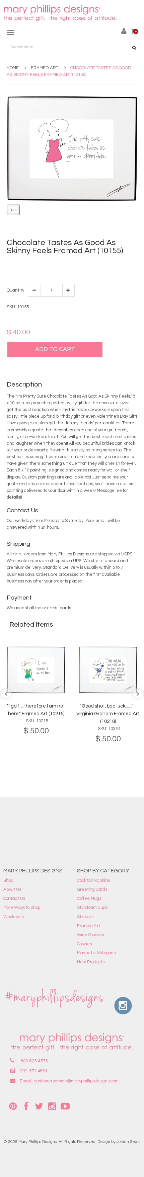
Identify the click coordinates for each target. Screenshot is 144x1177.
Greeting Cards (92, 889)
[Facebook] (26, 1106)
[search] (134, 48)
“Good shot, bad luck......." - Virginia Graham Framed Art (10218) (108, 714)
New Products (90, 962)
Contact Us (14, 898)
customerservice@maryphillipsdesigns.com (76, 1081)
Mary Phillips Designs (37, 1142)
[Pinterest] (13, 1106)
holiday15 (92, 262)
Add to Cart (55, 349)
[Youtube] (65, 1106)
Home (13, 68)
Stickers (85, 917)
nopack (111, 262)
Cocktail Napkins (93, 880)
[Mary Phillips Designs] (61, 13)
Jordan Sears (128, 1142)
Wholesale (13, 917)
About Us (12, 889)
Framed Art (44, 68)
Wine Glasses (90, 935)
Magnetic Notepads (96, 953)
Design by (106, 1142)
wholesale (17, 269)
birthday (27, 262)
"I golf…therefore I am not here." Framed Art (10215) (36, 710)
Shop (8, 880)
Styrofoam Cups (92, 907)
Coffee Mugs (89, 898)
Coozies (84, 944)
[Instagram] (52, 1106)
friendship (71, 262)
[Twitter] (39, 1106)
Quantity (15, 290)
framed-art (48, 262)
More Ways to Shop (21, 907)
